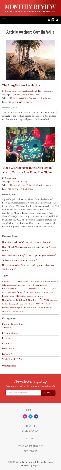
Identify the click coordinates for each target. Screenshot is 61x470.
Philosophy (31, 185)
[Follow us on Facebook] (36, 416)
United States (34, 94)
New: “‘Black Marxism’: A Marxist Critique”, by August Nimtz (29, 248)
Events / (6, 338)
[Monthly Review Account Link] (49, 20)
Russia (48, 304)
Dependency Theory (24, 285)
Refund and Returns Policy (30, 446)
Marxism (22, 185)
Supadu (36, 465)
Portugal (24, 181)
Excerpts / (7, 343)
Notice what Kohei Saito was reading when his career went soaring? (28, 267)
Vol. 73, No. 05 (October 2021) (21, 102)
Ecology (36, 285)
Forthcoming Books (50, 289)
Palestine (53, 300)
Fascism (40, 289)
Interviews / (8, 348)
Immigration (11, 292)
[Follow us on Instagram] (25, 416)
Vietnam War (6, 311)
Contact (30, 438)
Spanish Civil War (23, 307)
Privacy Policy (30, 451)
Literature (48, 185)
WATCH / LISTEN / (12, 359)
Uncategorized (9, 365)
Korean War (48, 292)
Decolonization (12, 285)
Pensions (5, 304)
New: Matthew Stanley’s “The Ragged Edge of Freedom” (29, 255)
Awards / (6, 327)
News (44, 299)
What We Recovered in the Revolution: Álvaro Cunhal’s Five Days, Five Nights (27, 170)
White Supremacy (18, 311)
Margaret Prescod (25, 91)
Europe (16, 181)
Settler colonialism (9, 307)
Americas (17, 94)
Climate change (22, 281)
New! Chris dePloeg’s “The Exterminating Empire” (26, 242)
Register (30, 425)
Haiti (25, 94)
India (31, 293)
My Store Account (30, 430)
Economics (43, 285)
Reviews (40, 303)
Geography (6, 94)
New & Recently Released (14, 300)
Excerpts (32, 288)
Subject (5, 98)
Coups (47, 281)
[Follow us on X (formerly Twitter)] (30, 416)
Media (40, 185)
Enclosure (18, 289)
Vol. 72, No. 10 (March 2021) (20, 189)
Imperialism (23, 98)
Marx (12, 296)
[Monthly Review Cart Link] (53, 20)
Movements (34, 98)
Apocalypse (5, 282)
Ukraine (34, 308)
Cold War (32, 281)
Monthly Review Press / (14, 324)
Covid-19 (54, 281)
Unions (40, 308)
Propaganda (14, 304)
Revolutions (46, 98)
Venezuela (48, 307)
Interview (38, 292)
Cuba (4, 285)
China (13, 281)
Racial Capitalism (27, 304)
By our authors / (10, 332)
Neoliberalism (39, 296)
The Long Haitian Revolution (21, 85)
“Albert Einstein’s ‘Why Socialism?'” (19, 260)
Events (25, 289)
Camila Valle (10, 91)
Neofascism (29, 296)
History (13, 98)
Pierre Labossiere (45, 91)
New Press (33, 300)
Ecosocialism (8, 288)
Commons (40, 282)
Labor (5, 296)
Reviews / (7, 353)
